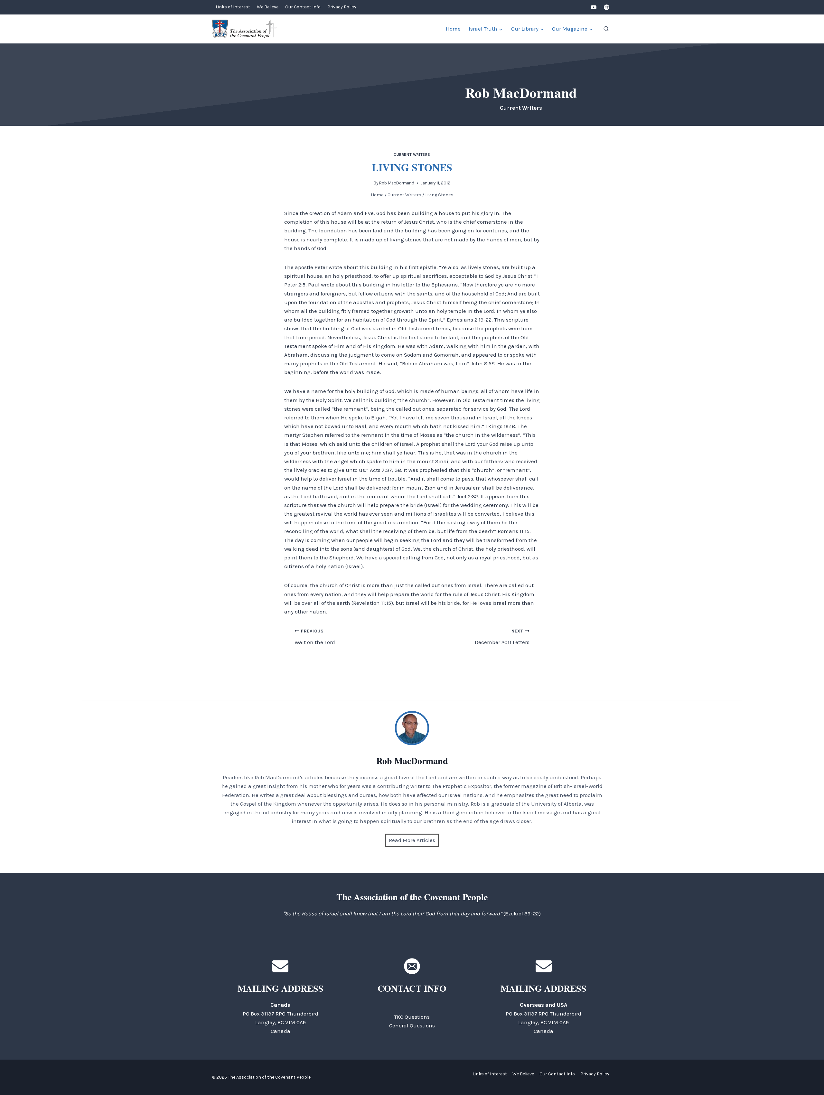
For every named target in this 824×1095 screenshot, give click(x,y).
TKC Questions (412, 1017)
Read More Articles (412, 840)
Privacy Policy (341, 7)
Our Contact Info (303, 7)
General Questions (412, 1025)
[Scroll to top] (807, 1075)
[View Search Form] (606, 29)
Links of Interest (233, 7)
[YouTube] (593, 7)
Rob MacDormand (396, 183)
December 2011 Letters (502, 637)
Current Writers (412, 154)
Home (453, 28)
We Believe (267, 7)
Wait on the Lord (315, 637)
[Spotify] (606, 7)
